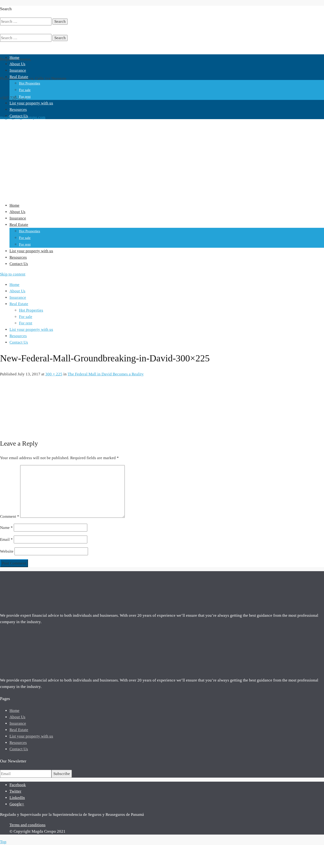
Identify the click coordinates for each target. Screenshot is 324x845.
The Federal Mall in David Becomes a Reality (106, 374)
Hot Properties (29, 83)
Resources (18, 109)
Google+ (16, 804)
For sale (25, 90)
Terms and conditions (27, 825)
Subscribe (61, 773)
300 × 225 (53, 374)
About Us (17, 64)
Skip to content (12, 274)
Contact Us (18, 116)
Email (6, 539)
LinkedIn (17, 797)
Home (14, 57)
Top (3, 842)
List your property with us (31, 103)
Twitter (15, 791)
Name (6, 527)
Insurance (17, 70)
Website (7, 551)
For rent (25, 96)
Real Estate (18, 77)
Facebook (17, 785)
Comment (9, 516)
